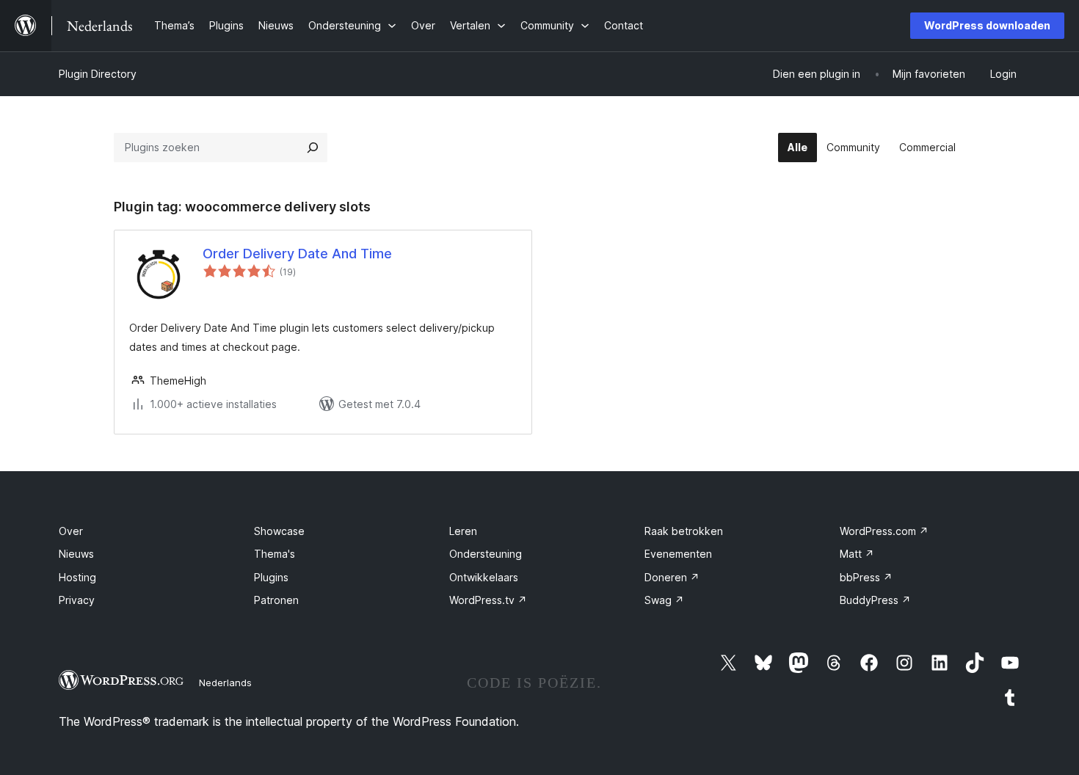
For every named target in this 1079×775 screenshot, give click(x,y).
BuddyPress (875, 600)
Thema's (274, 553)
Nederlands (225, 682)
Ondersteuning (485, 553)
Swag (664, 600)
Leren (463, 531)
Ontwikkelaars (483, 577)
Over (71, 531)
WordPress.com (884, 531)
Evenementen (678, 553)
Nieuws (76, 553)
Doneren (672, 577)
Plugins (271, 577)
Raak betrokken (683, 531)
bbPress (866, 577)
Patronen (276, 600)
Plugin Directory (98, 74)
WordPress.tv (488, 600)
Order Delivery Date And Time (297, 253)
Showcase (279, 531)
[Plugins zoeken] (312, 147)
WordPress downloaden (987, 25)
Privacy (77, 600)
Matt (857, 553)
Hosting (77, 577)
